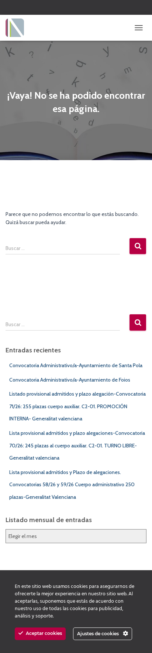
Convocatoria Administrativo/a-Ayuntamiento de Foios (69, 379)
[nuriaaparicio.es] (18, 27)
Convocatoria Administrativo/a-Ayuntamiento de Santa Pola (75, 365)
